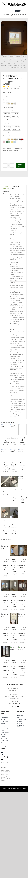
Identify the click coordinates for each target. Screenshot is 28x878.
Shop (7, 14)
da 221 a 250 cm (7, 132)
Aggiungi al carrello (20, 165)
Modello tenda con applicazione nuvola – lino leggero (15, 633)
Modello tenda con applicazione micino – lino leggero (7, 600)
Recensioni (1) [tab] (5, 192)
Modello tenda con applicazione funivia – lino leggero (15, 565)
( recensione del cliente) (14, 86)
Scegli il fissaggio (8, 92)
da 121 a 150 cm (15, 126)
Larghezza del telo (8, 107)
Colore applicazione (8, 136)
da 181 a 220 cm (16, 129)
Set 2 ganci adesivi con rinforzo (14, 494)
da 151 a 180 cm (7, 129)
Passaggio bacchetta (8, 96)
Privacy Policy (5, 762)
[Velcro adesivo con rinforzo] (14, 507)
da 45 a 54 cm (7, 113)
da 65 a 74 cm (7, 116)
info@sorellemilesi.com (14, 703)
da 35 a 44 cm (15, 110)
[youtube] (18, 706)
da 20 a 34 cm (7, 110)
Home (3, 14)
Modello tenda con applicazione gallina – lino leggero (7, 633)
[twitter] (12, 706)
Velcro (16, 96)
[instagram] (15, 706)
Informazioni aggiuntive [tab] (5, 187)
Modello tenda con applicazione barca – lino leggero (15, 600)
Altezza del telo (7, 123)
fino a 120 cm (7, 126)
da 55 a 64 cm (15, 113)
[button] (4, 103)
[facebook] (10, 706)
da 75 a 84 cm (15, 116)
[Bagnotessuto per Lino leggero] (22, 425)
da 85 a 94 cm (7, 119)
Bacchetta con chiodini (14, 440)
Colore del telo (7, 100)
